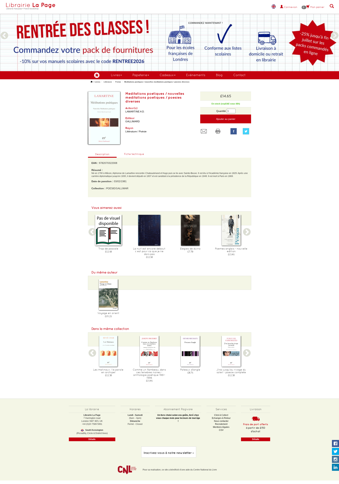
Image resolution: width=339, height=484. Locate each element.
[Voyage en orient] (108, 294)
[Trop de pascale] (108, 230)
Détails (92, 439)
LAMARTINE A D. (135, 111)
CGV (221, 430)
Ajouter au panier (225, 119)
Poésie (118, 82)
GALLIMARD (132, 121)
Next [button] (334, 31)
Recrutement (221, 424)
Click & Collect (221, 415)
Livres (115, 75)
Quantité (221, 111)
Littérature (108, 82)
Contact (239, 75)
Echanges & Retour (221, 418)
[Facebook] (233, 131)
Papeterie (139, 75)
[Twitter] (246, 131)
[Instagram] (335, 459)
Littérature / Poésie (136, 131)
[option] (169, 35)
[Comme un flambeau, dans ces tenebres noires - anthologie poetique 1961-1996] (149, 351)
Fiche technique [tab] (134, 154)
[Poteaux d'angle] (190, 351)
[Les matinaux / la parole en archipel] (108, 351)
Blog (219, 75)
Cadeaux (167, 75)
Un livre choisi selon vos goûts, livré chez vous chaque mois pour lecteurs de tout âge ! (178, 418)
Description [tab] (102, 154)
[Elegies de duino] (190, 230)
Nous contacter (221, 421)
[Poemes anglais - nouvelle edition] (231, 230)
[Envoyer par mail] (204, 131)
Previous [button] (4, 31)
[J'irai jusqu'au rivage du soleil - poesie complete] (231, 351)
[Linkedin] (335, 467)
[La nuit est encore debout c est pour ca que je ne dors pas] (149, 230)
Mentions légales (221, 427)
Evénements (195, 75)
